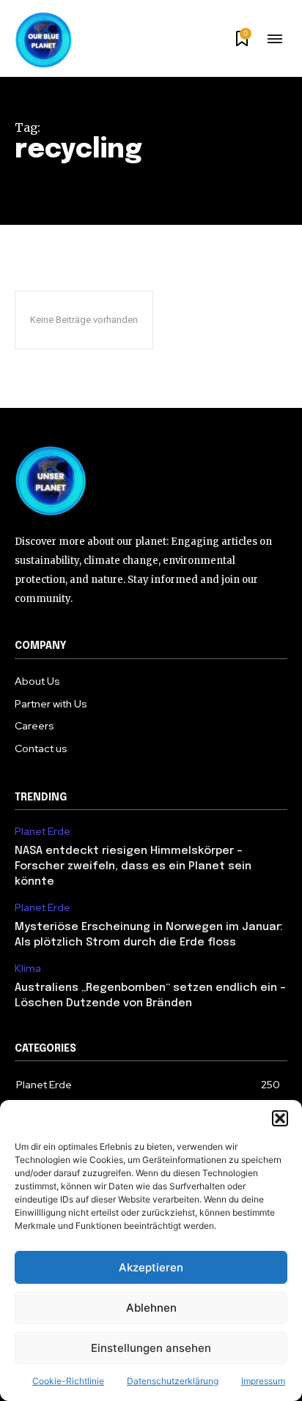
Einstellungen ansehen (151, 1348)
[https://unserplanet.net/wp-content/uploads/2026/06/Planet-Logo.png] (44, 40)
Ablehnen (151, 1308)
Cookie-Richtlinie (68, 1380)
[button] (280, 1118)
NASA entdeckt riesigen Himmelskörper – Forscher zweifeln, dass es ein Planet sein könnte (133, 866)
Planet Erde (42, 831)
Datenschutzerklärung (172, 1380)
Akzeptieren (151, 1267)
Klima (28, 968)
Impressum (263, 1380)
